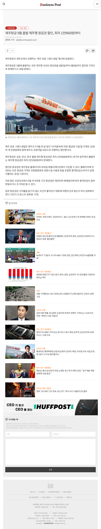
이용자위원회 (67, 492)
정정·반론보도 (46, 497)
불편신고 (69, 497)
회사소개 (33, 492)
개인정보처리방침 (53, 492)
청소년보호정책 (33, 497)
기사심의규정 (59, 497)
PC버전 (50, 486)
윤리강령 (42, 492)
